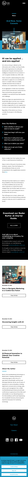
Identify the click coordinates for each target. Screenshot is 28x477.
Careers (14, 430)
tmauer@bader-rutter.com (17, 252)
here (6, 172)
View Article (14, 295)
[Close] (26, 458)
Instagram (11, 439)
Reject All (14, 470)
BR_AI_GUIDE (14, 225)
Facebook (16, 439)
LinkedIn (7, 439)
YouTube (20, 439)
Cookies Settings (14, 466)
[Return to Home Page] (6, 3)
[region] (14, 466)
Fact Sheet (14, 425)
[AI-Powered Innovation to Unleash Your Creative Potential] (14, 340)
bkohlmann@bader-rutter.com (17, 245)
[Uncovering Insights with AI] (14, 308)
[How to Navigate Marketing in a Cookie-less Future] (14, 275)
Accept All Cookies (14, 474)
